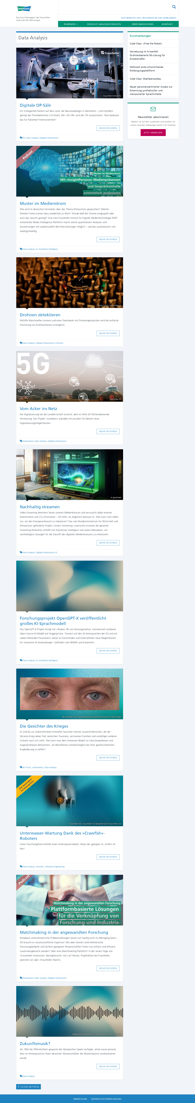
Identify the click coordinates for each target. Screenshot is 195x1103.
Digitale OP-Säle (36, 105)
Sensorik (40, 866)
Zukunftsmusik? (35, 1043)
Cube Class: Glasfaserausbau (145, 78)
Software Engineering (54, 866)
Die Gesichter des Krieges (44, 726)
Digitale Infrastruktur (49, 138)
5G (23, 138)
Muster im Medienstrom (43, 203)
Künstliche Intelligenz (48, 249)
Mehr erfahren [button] (108, 128)
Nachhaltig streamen (40, 506)
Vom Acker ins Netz (38, 408)
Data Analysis (32, 138)
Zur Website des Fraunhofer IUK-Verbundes (148, 18)
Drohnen (59, 343)
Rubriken (70, 24)
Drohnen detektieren (40, 314)
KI (37, 249)
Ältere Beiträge (29, 1087)
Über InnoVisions (143, 24)
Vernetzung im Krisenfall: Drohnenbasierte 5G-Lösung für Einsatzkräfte (147, 55)
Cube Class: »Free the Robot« (146, 43)
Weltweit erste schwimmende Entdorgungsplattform (146, 69)
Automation (27, 441)
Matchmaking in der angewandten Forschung (64, 932)
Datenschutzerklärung (106, 1099)
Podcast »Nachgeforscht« (104, 24)
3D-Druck (26, 767)
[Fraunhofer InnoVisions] (35, 8)
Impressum (80, 1099)
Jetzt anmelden (153, 132)
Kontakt (167, 24)
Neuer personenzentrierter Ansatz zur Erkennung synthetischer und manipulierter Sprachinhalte (151, 90)
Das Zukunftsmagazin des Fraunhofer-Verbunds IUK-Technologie (33, 18)
